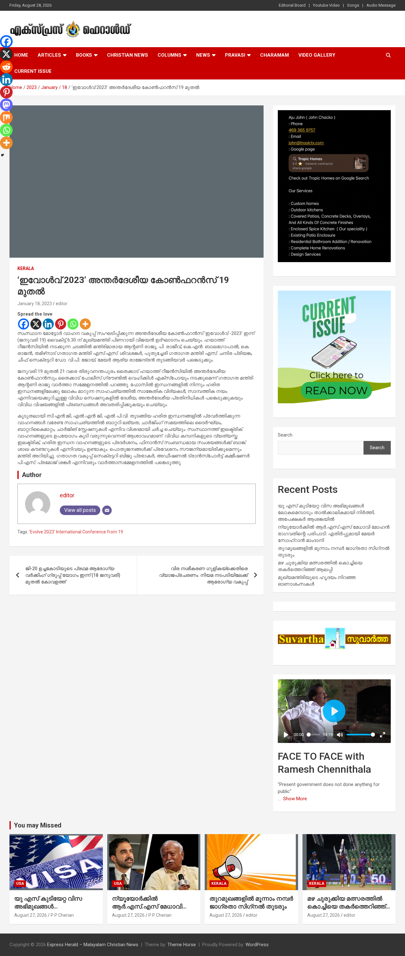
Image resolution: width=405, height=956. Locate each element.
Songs (353, 5)
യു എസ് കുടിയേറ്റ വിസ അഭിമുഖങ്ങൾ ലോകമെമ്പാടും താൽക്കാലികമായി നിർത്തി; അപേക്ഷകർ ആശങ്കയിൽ (326, 512)
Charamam (274, 55)
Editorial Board (292, 5)
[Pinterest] (60, 324)
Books (84, 55)
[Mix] (6, 117)
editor (61, 303)
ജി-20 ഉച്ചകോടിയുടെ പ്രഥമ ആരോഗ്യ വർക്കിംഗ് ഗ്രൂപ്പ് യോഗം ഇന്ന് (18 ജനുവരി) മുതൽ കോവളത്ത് (72, 575)
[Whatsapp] (72, 324)
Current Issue (33, 71)
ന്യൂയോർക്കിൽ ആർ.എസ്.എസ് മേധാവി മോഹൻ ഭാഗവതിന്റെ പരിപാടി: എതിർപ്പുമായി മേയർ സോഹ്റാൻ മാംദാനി (333, 533)
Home (21, 55)
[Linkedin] (48, 324)
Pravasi (235, 55)
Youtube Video (326, 5)
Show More (295, 799)
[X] (35, 324)
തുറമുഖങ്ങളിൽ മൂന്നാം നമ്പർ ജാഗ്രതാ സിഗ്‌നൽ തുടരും (251, 902)
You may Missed (37, 825)
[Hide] (2, 155)
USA (20, 883)
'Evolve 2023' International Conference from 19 (76, 531)
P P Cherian (62, 915)
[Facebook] (23, 324)
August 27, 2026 (30, 915)
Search (285, 435)
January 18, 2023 (34, 303)
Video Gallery (316, 55)
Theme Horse (181, 944)
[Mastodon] (6, 104)
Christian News (127, 55)
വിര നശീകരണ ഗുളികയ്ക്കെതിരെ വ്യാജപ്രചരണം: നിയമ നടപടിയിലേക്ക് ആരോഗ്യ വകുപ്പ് (203, 575)
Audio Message (381, 5)
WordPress (257, 944)
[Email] (107, 510)
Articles (49, 55)
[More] (85, 324)
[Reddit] (6, 66)
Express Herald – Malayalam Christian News (92, 944)
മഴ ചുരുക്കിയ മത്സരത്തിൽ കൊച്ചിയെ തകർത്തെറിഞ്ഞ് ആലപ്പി (346, 906)
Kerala (25, 268)
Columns (169, 55)
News (203, 55)
